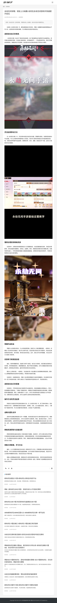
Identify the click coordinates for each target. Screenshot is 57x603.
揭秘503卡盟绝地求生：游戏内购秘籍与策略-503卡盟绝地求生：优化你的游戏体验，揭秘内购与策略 (28, 561)
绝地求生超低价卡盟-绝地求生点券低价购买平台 (20, 478)
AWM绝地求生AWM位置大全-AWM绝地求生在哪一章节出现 (24, 513)
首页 (4, 6)
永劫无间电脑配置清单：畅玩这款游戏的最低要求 (20, 574)
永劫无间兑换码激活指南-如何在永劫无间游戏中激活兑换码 (24, 534)
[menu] (52, 2)
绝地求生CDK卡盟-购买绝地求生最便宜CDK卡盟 (20, 502)
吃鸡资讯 (21, 17)
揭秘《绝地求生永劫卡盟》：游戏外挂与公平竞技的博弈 (22, 489)
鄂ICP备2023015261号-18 (34, 600)
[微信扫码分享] (5, 468)
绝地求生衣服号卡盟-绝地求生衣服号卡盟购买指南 (21, 585)
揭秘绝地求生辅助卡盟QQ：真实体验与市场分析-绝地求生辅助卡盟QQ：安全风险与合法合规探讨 (26, 546)
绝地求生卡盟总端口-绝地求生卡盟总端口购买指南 (21, 523)
